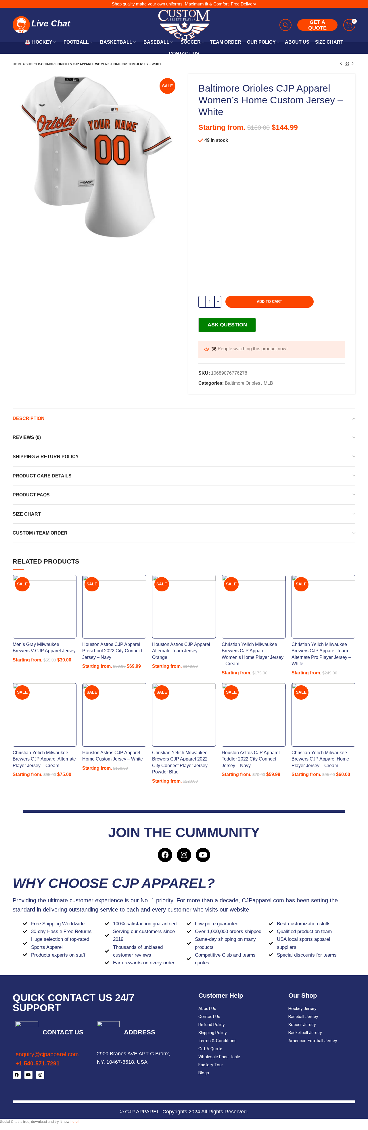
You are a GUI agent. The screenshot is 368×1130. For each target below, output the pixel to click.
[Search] (285, 25)
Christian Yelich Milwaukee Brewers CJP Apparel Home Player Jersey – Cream (320, 759)
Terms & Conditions (217, 1040)
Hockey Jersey (302, 1008)
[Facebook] (165, 855)
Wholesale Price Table (219, 1056)
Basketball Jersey (305, 1032)
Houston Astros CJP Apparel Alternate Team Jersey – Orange (181, 651)
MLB (268, 383)
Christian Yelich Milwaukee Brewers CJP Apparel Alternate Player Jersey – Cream (44, 759)
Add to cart (269, 301)
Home (17, 64)
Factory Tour (210, 1064)
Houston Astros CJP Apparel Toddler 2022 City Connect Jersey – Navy (251, 759)
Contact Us (209, 1016)
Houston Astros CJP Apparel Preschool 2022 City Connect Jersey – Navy (112, 651)
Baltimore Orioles (242, 383)
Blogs (203, 1072)
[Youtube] (203, 855)
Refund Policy (211, 1024)
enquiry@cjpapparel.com (47, 1054)
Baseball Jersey (303, 1016)
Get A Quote (210, 1048)
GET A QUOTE (317, 25)
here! (74, 1121)
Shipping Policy (212, 1032)
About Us (207, 1008)
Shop (30, 64)
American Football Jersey (312, 1040)
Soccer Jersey (302, 1024)
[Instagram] (184, 855)
